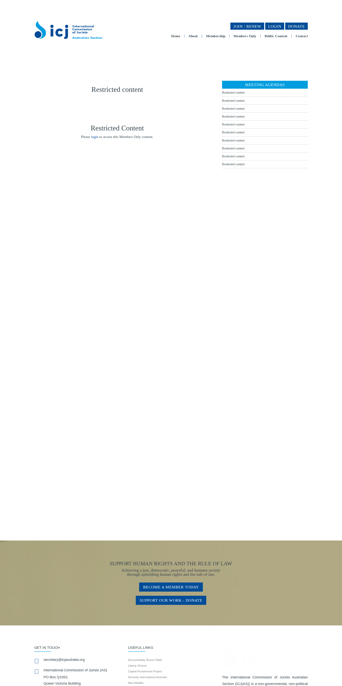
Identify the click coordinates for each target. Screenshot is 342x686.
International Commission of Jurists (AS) (75, 670)
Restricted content (233, 92)
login (94, 137)
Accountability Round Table (145, 659)
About (193, 36)
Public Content (276, 36)
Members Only (245, 36)
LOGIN (274, 26)
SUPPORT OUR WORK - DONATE (171, 600)
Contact (302, 36)
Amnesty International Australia (147, 677)
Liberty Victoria (137, 665)
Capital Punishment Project (145, 671)
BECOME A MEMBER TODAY (171, 587)
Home (175, 36)
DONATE (296, 26)
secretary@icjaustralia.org (64, 660)
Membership (215, 36)
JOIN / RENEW (247, 26)
